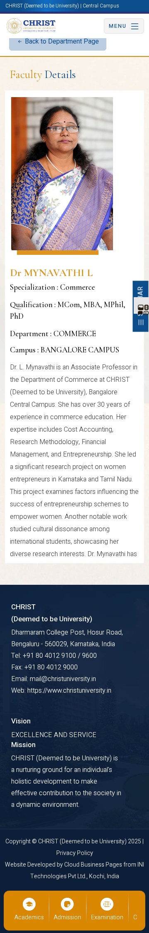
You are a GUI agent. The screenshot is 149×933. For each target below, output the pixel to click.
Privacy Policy (74, 853)
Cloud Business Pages (93, 864)
